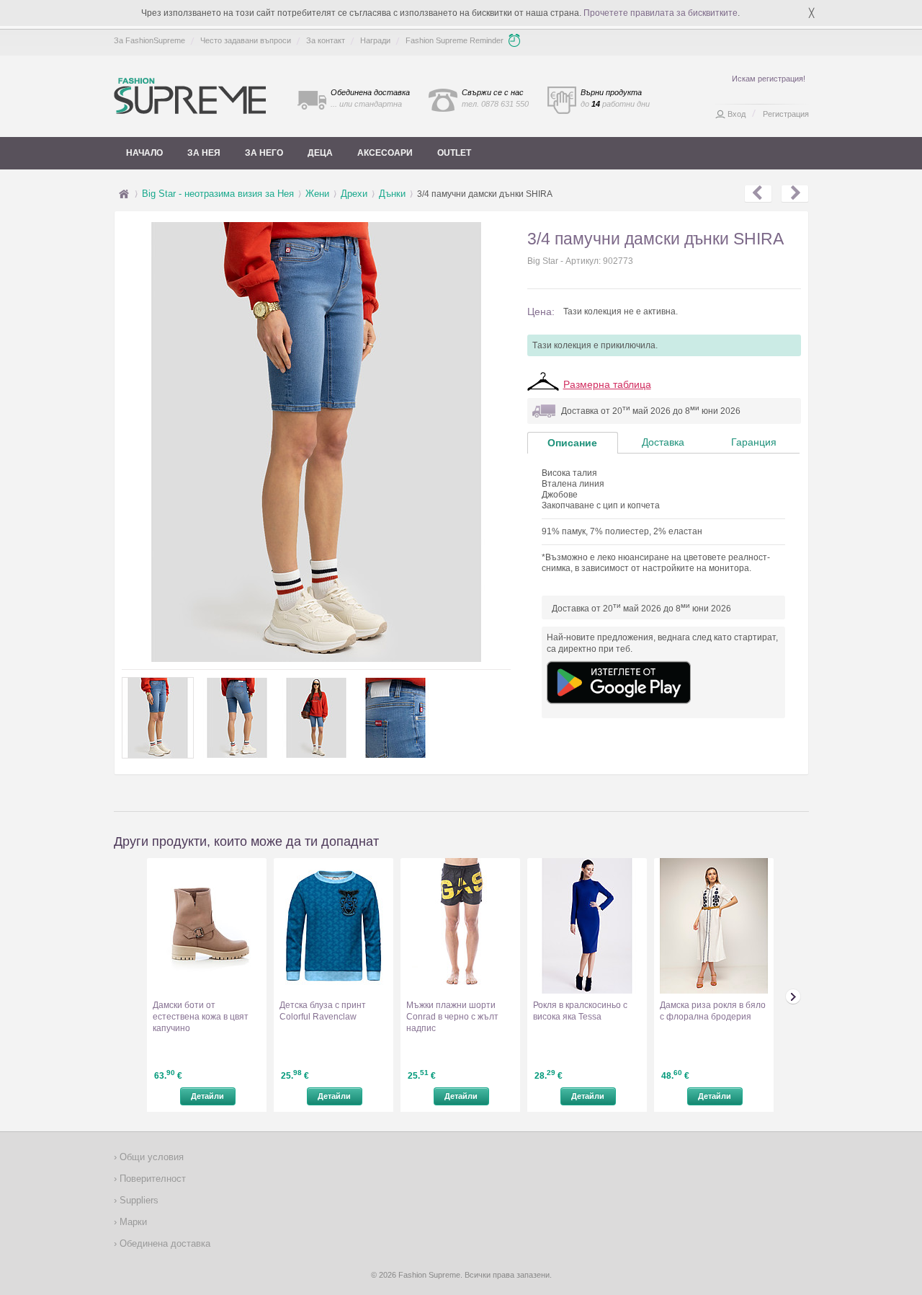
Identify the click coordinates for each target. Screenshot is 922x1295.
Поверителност (151, 1178)
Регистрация (786, 114)
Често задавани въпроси (245, 40)
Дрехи (354, 193)
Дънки (392, 193)
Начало (144, 153)
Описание (572, 442)
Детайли (207, 1096)
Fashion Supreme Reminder (454, 40)
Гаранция (753, 442)
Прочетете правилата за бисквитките (660, 13)
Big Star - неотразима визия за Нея (218, 193)
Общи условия (150, 1157)
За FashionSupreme (149, 40)
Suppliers (137, 1200)
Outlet (454, 153)
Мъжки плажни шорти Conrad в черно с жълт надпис (452, 1016)
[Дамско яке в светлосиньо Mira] (795, 194)
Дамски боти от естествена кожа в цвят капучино (201, 1016)
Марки (132, 1221)
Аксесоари (385, 153)
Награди (375, 40)
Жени (317, 193)
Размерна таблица (607, 384)
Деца (320, 153)
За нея (203, 153)
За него (264, 153)
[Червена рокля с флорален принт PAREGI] (758, 194)
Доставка (663, 442)
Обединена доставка (163, 1243)
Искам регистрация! (768, 78)
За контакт (325, 40)
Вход (737, 114)
